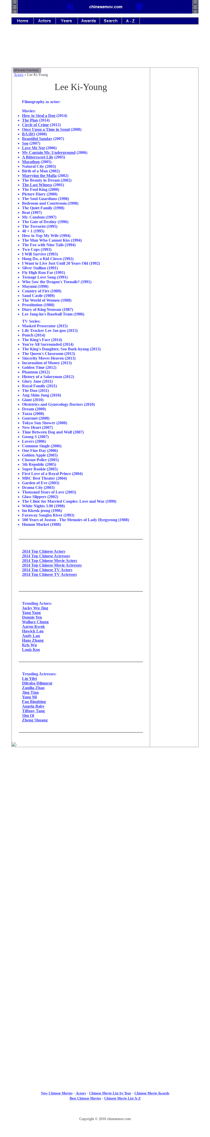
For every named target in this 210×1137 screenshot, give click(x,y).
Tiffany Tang (33, 711)
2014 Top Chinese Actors (43, 551)
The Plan (30, 120)
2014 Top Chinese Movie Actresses (52, 565)
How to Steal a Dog (38, 115)
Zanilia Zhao (33, 688)
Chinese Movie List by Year (110, 1093)
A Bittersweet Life (37, 157)
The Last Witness (37, 185)
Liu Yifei (29, 678)
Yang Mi (29, 697)
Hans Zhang (33, 640)
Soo (25, 143)
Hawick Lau (33, 631)
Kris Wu (29, 645)
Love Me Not (33, 148)
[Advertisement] (105, 49)
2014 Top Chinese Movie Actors (49, 560)
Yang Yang (31, 612)
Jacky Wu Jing (35, 608)
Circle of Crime (35, 125)
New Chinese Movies (56, 1093)
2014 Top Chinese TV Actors (47, 570)
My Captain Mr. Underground (49, 152)
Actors (18, 75)
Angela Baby (33, 706)
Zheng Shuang (35, 720)
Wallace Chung (35, 622)
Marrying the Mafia (39, 175)
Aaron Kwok (33, 626)
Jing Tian (30, 692)
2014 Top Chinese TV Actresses (49, 574)
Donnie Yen (32, 617)
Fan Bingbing (34, 701)
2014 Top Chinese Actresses (46, 556)
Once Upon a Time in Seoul (46, 129)
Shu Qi (28, 715)
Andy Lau (31, 636)
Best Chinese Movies (85, 1098)
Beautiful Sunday (37, 138)
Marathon (31, 162)
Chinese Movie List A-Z (122, 1098)
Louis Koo (31, 649)
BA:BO (28, 134)
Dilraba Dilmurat (37, 683)
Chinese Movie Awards (151, 1093)
